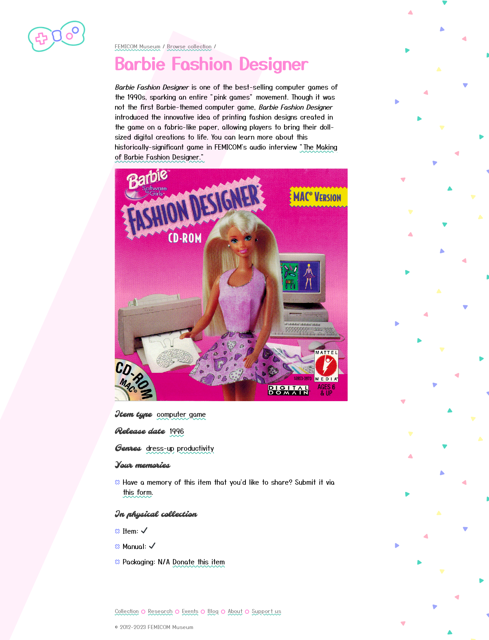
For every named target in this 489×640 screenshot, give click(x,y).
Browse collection (189, 46)
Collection (127, 611)
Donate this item (199, 561)
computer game (181, 414)
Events (190, 611)
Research (160, 611)
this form (137, 492)
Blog (213, 611)
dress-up (160, 448)
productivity (195, 448)
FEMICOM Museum (137, 46)
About (235, 611)
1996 (177, 431)
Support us (266, 611)
